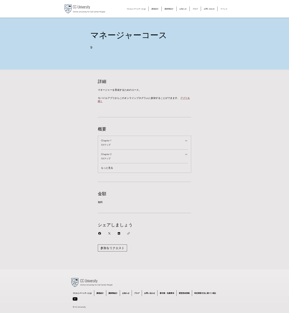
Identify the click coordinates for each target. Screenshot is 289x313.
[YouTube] (75, 299)
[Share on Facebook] (99, 233)
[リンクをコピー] (128, 233)
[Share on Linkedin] (119, 233)
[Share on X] (109, 233)
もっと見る (107, 167)
